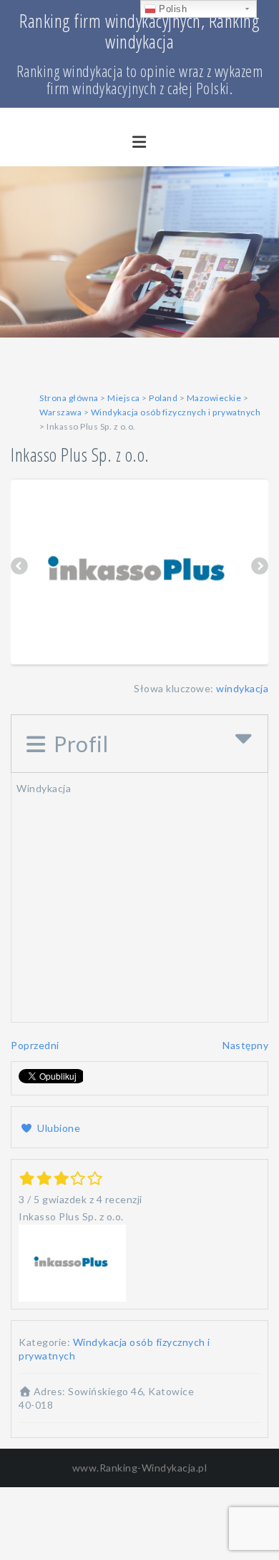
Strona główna (69, 397)
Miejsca (123, 397)
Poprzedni (35, 1045)
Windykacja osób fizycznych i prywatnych (176, 412)
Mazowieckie (214, 397)
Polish (171, 9)
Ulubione (57, 1128)
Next (259, 568)
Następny (245, 1045)
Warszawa (60, 412)
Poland (163, 397)
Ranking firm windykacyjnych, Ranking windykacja (139, 31)
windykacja (242, 688)
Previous (20, 568)
